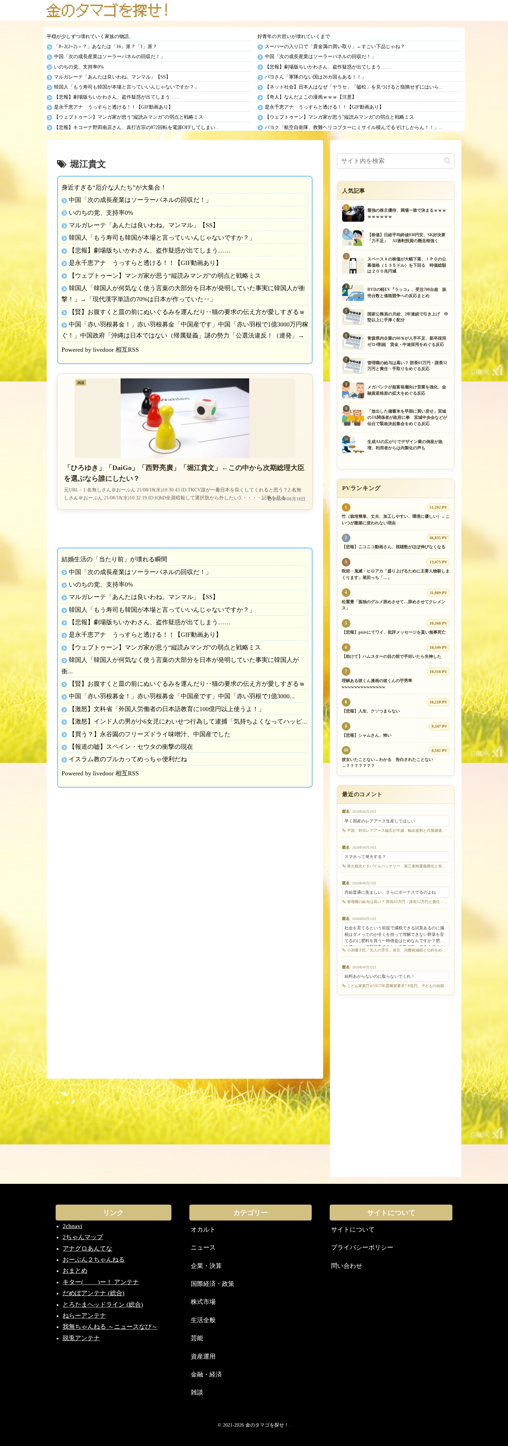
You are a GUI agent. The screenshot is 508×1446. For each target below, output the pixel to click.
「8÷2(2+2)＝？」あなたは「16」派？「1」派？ (105, 46)
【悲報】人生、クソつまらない (371, 711)
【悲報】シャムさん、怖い (367, 735)
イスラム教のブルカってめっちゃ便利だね (128, 759)
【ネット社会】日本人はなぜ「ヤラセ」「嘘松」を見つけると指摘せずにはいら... (354, 87)
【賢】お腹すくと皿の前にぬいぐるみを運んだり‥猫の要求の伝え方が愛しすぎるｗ (187, 311)
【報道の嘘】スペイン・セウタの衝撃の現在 (131, 746)
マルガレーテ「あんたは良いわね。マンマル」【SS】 (112, 77)
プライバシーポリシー (362, 1247)
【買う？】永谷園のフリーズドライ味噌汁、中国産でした (150, 734)
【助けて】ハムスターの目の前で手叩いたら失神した (391, 656)
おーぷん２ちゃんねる (94, 1259)
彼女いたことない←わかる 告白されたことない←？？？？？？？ (387, 762)
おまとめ (75, 1270)
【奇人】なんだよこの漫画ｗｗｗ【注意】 (311, 97)
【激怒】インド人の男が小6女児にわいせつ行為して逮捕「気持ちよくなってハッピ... (188, 721)
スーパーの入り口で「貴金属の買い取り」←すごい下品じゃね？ (335, 46)
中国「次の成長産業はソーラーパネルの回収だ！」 (109, 56)
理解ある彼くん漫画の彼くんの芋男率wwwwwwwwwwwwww (377, 684)
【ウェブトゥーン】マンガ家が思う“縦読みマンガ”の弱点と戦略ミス (128, 117)
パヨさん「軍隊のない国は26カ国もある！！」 (315, 77)
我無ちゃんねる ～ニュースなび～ (110, 1326)
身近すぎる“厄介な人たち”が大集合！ (114, 187)
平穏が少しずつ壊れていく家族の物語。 (90, 36)
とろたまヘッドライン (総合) (103, 1304)
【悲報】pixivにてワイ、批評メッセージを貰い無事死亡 (394, 632)
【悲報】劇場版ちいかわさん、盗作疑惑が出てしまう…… (117, 97)
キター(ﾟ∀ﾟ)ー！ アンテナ (101, 1282)
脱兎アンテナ (81, 1338)
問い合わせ (346, 1265)
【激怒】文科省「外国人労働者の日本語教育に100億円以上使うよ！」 (167, 709)
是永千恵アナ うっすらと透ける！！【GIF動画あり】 (113, 107)
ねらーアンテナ (84, 1315)
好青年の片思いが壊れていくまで (293, 36)
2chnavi (72, 1226)
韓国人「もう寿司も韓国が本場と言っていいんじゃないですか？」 (126, 87)
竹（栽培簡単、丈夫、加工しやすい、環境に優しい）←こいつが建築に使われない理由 (396, 519)
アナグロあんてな (87, 1248)
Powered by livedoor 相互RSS (100, 349)
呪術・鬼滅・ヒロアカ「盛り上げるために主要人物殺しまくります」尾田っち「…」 (396, 574)
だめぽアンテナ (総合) (93, 1293)
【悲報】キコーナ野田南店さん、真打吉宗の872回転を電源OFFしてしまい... (136, 127)
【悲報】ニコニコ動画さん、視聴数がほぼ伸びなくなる (393, 546)
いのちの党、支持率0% (79, 67)
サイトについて (353, 1229)
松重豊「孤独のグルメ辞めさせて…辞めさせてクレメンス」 (393, 605)
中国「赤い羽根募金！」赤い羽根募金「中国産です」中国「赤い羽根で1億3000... (182, 696)
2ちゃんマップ (83, 1237)
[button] (447, 161)
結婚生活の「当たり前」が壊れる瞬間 (114, 559)
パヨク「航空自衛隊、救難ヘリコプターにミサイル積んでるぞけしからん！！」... (354, 127)
